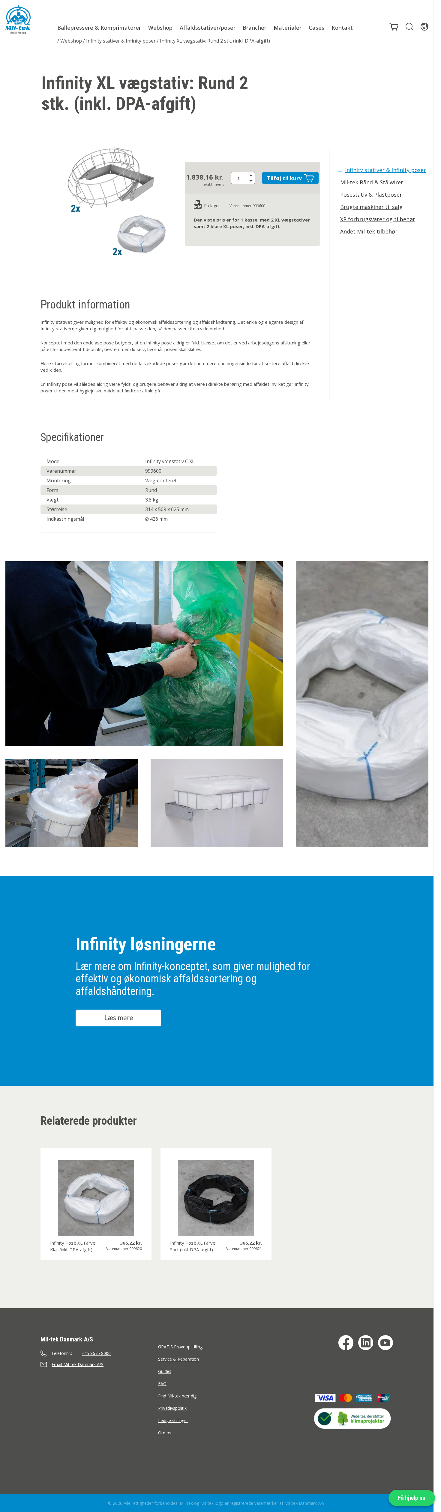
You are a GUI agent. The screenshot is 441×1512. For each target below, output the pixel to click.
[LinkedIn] (365, 1342)
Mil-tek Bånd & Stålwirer (371, 182)
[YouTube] (385, 1342)
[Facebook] (345, 1342)
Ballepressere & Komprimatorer (99, 27)
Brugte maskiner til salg (371, 206)
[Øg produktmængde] (252, 175)
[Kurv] (393, 27)
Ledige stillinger (173, 1420)
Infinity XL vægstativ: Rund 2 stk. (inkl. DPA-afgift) (215, 40)
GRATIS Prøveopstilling (180, 1347)
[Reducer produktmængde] (252, 181)
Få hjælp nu (411, 1497)
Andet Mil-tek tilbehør (369, 231)
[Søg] (409, 27)
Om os (164, 1433)
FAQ (162, 1383)
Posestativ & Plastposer (371, 194)
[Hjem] (18, 19)
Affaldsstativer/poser (208, 27)
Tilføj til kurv (284, 178)
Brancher (254, 27)
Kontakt (342, 27)
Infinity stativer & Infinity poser (121, 40)
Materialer (288, 27)
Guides (164, 1371)
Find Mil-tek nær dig (177, 1396)
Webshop (160, 27)
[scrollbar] (437, 756)
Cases (316, 27)
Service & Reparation (178, 1359)
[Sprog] (424, 27)
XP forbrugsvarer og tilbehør (377, 219)
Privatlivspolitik (172, 1408)
